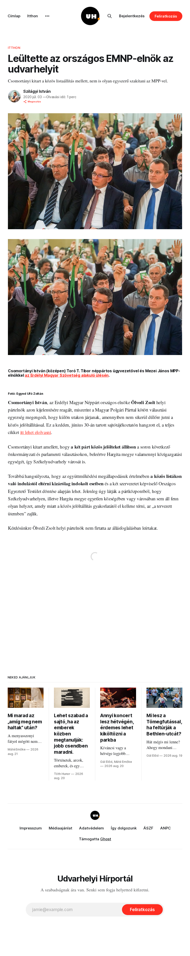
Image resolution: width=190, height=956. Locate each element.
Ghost (105, 839)
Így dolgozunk (124, 828)
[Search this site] (110, 16)
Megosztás (34, 101)
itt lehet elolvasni (35, 432)
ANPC (165, 828)
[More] (47, 16)
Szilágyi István (37, 91)
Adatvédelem (91, 828)
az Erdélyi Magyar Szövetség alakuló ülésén (67, 375)
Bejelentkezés (131, 16)
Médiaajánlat (60, 828)
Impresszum (31, 828)
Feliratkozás (166, 16)
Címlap (14, 16)
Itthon (32, 16)
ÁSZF (148, 828)
